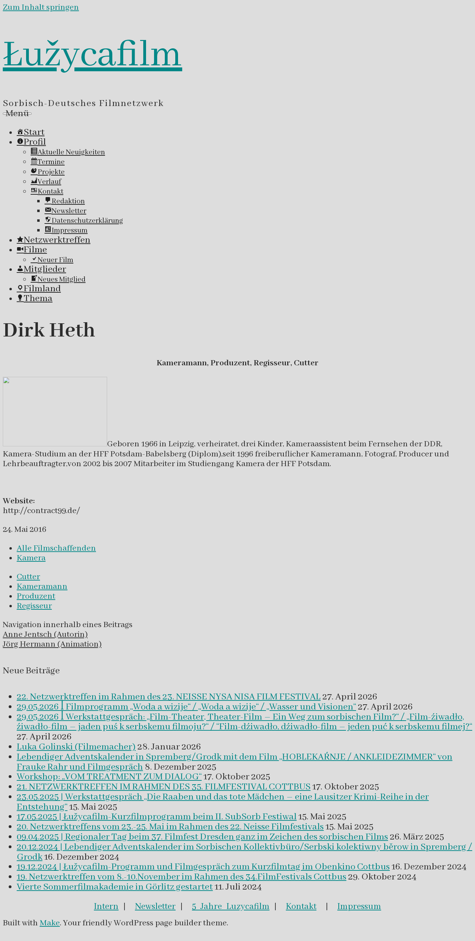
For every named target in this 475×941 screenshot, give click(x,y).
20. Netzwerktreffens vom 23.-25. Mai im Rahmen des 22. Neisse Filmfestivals (170, 827)
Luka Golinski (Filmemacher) (76, 747)
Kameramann (42, 586)
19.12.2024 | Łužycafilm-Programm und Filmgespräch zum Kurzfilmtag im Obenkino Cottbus (203, 867)
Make (50, 923)
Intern (106, 906)
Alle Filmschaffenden (56, 548)
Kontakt (301, 906)
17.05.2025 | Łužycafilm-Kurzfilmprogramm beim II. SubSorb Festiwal (157, 817)
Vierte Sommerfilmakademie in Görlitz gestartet (115, 887)
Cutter (28, 576)
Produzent (36, 596)
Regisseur (34, 606)
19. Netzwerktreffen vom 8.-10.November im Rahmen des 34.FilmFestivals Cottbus (181, 877)
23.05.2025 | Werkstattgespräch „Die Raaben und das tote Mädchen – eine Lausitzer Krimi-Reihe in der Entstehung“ (223, 802)
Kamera (31, 558)
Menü (17, 114)
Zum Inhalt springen (41, 7)
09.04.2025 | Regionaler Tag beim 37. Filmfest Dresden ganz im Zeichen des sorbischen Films (202, 837)
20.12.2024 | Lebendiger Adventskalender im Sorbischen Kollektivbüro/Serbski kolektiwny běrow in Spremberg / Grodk (244, 852)
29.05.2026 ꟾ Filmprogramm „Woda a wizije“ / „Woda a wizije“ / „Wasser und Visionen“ (186, 707)
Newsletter (155, 906)
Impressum (359, 906)
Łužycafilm (92, 55)
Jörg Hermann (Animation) (52, 644)
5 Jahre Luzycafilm (230, 906)
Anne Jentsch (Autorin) (45, 634)
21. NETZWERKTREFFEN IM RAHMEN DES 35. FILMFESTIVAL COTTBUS (164, 787)
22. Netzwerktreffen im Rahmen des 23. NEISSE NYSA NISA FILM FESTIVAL (169, 697)
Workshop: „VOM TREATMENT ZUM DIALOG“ (109, 777)
